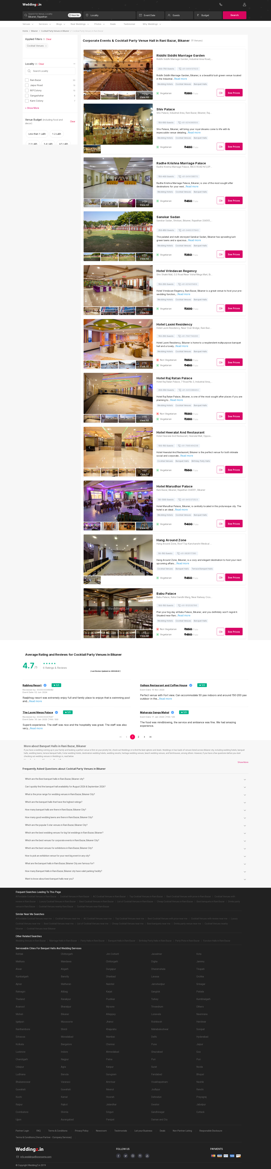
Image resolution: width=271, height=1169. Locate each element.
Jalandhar (111, 1104)
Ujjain (18, 1119)
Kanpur (110, 1066)
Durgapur (111, 969)
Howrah (110, 1096)
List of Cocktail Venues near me (92, 923)
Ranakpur (66, 999)
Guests (176, 15)
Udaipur (20, 1066)
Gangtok (155, 991)
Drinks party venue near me (187, 923)
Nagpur (65, 1059)
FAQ (39, 1130)
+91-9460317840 (190, 230)
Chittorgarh (67, 953)
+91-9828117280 (188, 553)
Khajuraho (111, 1029)
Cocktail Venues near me (67, 918)
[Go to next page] (144, 736)
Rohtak (19, 953)
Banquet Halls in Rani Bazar (121, 940)
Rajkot (64, 1104)
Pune (154, 1044)
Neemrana (201, 1014)
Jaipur (199, 1044)
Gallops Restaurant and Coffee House (163, 685)
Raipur (19, 1104)
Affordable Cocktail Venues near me (34, 918)
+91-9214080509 (189, 122)
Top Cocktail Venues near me (129, 918)
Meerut (110, 1089)
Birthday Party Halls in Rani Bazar (155, 940)
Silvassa (20, 1036)
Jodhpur (155, 1089)
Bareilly (65, 976)
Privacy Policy (81, 1130)
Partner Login (22, 1130)
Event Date (149, 15)
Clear (48, 39)
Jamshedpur (158, 984)
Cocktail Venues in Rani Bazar (74, 896)
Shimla (64, 1112)
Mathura (20, 961)
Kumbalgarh (22, 976)
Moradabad (67, 1036)
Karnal (64, 1096)
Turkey (154, 999)
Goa (198, 1051)
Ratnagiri (20, 991)
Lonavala (156, 1014)
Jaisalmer (156, 953)
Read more (180, 78)
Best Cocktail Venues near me (59, 923)
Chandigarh (22, 1059)
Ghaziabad (157, 1051)
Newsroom (101, 1130)
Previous (89, 70)
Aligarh (64, 969)
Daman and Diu (159, 1119)
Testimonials (120, 1130)
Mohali (19, 1014)
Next (146, 70)
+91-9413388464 (190, 390)
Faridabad (156, 1074)
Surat (154, 1066)
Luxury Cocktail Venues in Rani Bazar (57, 901)
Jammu (200, 961)
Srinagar (200, 984)
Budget (205, 15)
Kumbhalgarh (203, 999)
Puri (153, 1059)
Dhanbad (111, 976)
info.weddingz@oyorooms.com (35, 1157)
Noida (199, 1066)
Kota (198, 953)
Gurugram (111, 1074)
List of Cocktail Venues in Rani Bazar (135, 901)
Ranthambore (23, 1029)
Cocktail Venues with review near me (209, 918)
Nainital (110, 984)
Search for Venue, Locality (40, 14)
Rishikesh (156, 1021)
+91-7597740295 (189, 336)
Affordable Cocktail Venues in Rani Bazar (36, 896)
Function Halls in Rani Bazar (216, 940)
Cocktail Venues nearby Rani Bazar (56, 906)
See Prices (234, 93)
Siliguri (110, 1112)
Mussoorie (67, 1021)
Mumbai (110, 1036)
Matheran (66, 984)
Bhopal (200, 1074)
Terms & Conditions (57, 1130)
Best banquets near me (158, 923)
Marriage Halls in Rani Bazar (63, 940)
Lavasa (155, 976)
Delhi (154, 1036)
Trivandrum (157, 1006)
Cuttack (200, 1112)
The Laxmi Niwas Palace (38, 712)
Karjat (109, 991)
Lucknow (20, 1051)
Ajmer (19, 984)
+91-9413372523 (189, 499)
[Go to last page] (150, 736)
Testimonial (129, 24)
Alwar (19, 969)
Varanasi (65, 1081)
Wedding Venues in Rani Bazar (31, 940)
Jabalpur (201, 1104)
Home (25, 31)
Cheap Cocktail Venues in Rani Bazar (175, 901)
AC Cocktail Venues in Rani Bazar (109, 896)
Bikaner (34, 31)
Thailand (20, 999)
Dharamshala (158, 969)
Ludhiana (20, 1074)
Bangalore (66, 1044)
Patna (109, 1059)
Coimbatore (22, 1112)
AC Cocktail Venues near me (98, 918)
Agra (63, 1066)
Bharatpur (66, 1006)
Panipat (110, 1119)
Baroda (65, 1074)
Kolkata (20, 1044)
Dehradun (156, 1096)
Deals (113, 24)
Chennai (110, 1044)
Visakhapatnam (159, 1081)
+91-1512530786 (189, 605)
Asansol (20, 1006)
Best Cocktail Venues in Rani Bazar (96, 901)
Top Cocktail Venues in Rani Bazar (146, 896)
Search (235, 15)
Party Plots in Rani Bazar (187, 940)
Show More (243, 762)
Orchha (200, 976)
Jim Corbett (112, 953)
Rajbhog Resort (32, 685)
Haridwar (201, 1021)
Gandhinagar (158, 1112)
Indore (64, 1051)
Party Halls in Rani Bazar (93, 940)
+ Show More (32, 108)
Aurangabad (67, 1119)
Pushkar (110, 999)
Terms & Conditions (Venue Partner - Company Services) (44, 1137)
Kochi (19, 1096)
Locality (94, 15)
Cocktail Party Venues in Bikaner (55, 31)
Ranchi (200, 1089)
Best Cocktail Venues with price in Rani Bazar (189, 896)
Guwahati (21, 1089)
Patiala (200, 991)
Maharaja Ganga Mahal (154, 712)
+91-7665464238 (189, 445)
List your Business (143, 1130)
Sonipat (200, 1029)
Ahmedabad (112, 1051)
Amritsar (110, 1081)
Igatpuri (20, 1021)
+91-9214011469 (189, 284)
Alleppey (111, 1014)
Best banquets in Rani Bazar (211, 901)
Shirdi (64, 1029)
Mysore (110, 1006)
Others (200, 1006)
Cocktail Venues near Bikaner (41, 928)
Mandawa (66, 961)
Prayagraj (201, 1096)
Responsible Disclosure (210, 1130)
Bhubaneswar (23, 1081)
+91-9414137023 (190, 69)
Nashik (200, 1081)
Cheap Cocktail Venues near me (127, 923)
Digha (154, 961)
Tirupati (200, 969)
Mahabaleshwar (159, 1029)
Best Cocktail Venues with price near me (167, 918)
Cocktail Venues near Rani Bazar (93, 906)
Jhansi (109, 1021)
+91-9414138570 (190, 176)
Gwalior (155, 1104)
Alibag (64, 991)
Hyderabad (202, 1036)
